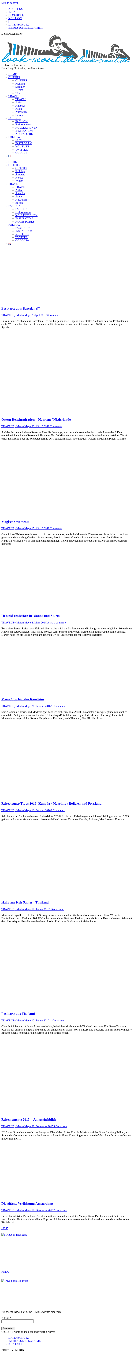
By (22, 315)
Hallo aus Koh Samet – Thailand (25, 902)
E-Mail (6, 1317)
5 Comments (60, 1126)
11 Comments (56, 1020)
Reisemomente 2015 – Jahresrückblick (28, 1119)
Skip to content (9, 2)
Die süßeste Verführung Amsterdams (27, 1203)
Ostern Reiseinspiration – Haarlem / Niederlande (36, 419)
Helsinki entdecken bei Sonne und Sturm (30, 616)
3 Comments (53, 315)
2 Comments (55, 426)
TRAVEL (6, 315)
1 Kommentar (56, 909)
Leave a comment (56, 622)
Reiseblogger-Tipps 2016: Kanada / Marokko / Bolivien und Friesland (51, 803)
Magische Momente (15, 522)
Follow (5, 1271)
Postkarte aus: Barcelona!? (20, 308)
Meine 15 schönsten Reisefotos (22, 699)
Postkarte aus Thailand (18, 1013)
